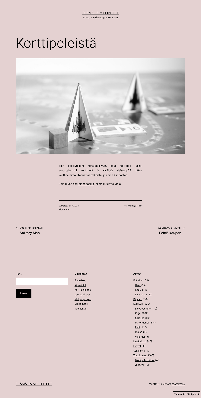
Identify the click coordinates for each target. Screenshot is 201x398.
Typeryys (138, 364)
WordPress (178, 384)
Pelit (140, 205)
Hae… (19, 274)
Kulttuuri (138, 303)
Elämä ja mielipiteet (100, 13)
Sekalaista (139, 350)
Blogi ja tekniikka (145, 360)
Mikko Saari (81, 303)
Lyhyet (137, 346)
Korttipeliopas (83, 289)
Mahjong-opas (83, 299)
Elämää (137, 280)
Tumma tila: (180, 394)
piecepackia (86, 184)
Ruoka (138, 331)
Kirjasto (137, 299)
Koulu (138, 289)
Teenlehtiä (81, 308)
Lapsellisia (141, 294)
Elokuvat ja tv (143, 308)
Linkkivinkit (139, 341)
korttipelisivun (97, 165)
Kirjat (138, 313)
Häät (138, 285)
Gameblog (80, 280)
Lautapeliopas (83, 294)
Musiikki (139, 317)
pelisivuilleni (76, 165)
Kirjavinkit (80, 285)
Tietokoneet (140, 355)
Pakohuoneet (142, 322)
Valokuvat (140, 336)
